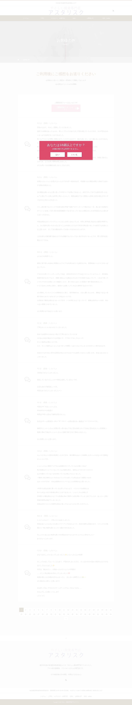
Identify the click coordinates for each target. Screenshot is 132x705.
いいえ (74, 154)
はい (57, 154)
